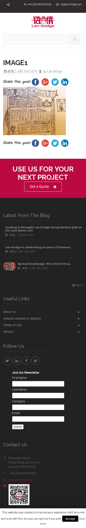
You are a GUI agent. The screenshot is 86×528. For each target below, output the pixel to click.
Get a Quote (39, 186)
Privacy (8, 331)
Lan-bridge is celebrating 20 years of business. (38, 247)
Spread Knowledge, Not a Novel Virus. (44, 263)
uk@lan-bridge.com (21, 480)
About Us (9, 312)
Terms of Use (12, 325)
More (79, 285)
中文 (79, 8)
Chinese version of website (22, 318)
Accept (70, 518)
